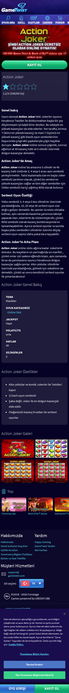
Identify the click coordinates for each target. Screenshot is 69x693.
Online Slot (14, 312)
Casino (47, 22)
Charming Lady (9, 513)
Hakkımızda (7, 542)
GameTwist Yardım (45, 546)
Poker (60, 22)
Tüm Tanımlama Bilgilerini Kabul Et (34, 675)
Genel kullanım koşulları (14, 546)
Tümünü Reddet (34, 664)
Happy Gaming (43, 542)
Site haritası (41, 550)
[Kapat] (65, 614)
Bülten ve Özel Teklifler (13, 558)
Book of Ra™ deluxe (37, 513)
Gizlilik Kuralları (9, 550)
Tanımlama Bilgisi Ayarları (34, 654)
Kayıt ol (34, 64)
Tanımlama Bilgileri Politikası (16, 554)
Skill (21, 22)
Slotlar (34, 22)
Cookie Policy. (16, 644)
